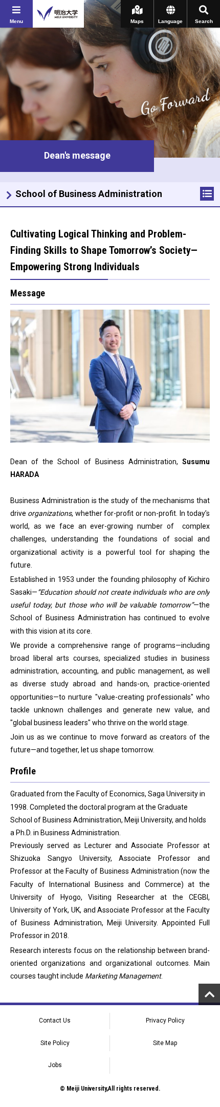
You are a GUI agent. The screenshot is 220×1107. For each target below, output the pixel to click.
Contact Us (55, 1020)
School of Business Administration (88, 193)
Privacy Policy (165, 1020)
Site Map (165, 1043)
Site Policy (55, 1043)
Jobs (55, 1065)
